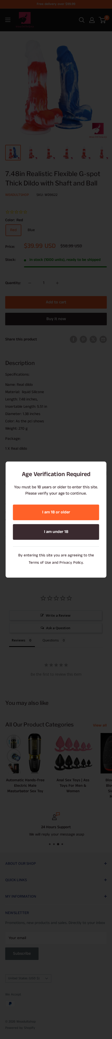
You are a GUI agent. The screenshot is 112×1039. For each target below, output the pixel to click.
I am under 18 (56, 532)
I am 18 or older (56, 512)
